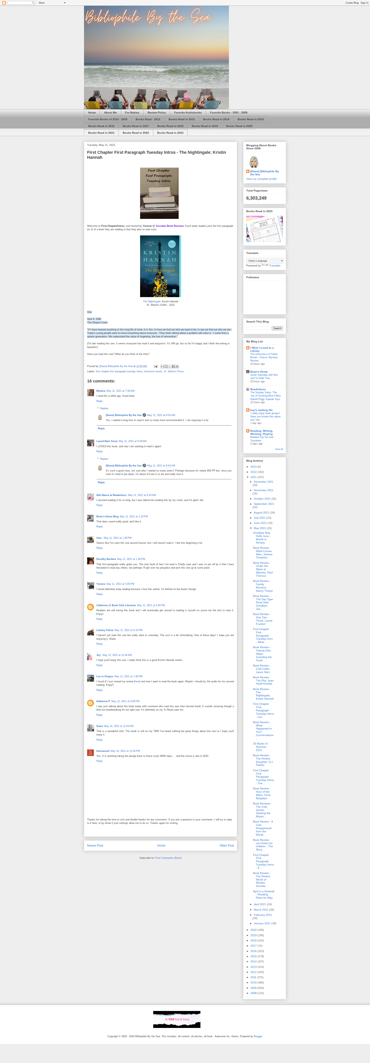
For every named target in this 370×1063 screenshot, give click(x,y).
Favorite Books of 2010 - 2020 (107, 119)
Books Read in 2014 (216, 119)
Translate (275, 265)
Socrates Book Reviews (170, 225)
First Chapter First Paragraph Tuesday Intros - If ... (263, 861)
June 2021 (260, 522)
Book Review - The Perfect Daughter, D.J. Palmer (263, 760)
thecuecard (102, 751)
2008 (254, 993)
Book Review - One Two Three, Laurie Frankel (262, 619)
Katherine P (103, 701)
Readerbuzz (258, 389)
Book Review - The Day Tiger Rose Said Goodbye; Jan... (263, 602)
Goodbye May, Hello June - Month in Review (262, 537)
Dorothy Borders (106, 559)
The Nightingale (151, 301)
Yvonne (100, 583)
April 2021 (260, 904)
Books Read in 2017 (136, 126)
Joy (98, 655)
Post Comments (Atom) (168, 857)
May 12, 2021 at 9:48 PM (125, 701)
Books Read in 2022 (136, 132)
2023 (254, 466)
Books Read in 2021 (101, 132)
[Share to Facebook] (173, 366)
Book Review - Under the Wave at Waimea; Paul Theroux (263, 569)
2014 (254, 961)
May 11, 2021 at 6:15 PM (129, 630)
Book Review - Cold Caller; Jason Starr (262, 669)
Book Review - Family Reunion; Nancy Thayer (263, 585)
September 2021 (264, 503)
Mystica (100, 390)
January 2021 (262, 923)
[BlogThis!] (166, 366)
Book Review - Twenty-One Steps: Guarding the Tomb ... (262, 654)
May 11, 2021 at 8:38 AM (133, 441)
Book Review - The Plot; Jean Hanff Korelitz (263, 680)
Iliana (99, 726)
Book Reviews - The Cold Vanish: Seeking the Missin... (262, 810)
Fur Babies (132, 112)
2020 (254, 929)
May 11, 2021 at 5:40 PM (151, 605)
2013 (254, 966)
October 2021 (262, 498)
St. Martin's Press (174, 371)
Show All (279, 449)
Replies (104, 408)
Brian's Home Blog (107, 516)
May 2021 (260, 528)
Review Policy (157, 112)
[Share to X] (170, 366)
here (137, 681)
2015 (254, 956)
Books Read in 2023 (170, 132)
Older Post (226, 845)
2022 (254, 471)
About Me (110, 112)
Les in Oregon (104, 676)
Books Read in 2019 (205, 126)
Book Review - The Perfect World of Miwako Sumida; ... (262, 879)
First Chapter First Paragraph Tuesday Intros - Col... (263, 710)
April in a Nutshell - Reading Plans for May (263, 894)
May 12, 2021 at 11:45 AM (117, 655)
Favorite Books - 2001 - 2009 (228, 112)
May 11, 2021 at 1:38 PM (118, 537)
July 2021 (260, 517)
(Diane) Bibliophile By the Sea (123, 415)
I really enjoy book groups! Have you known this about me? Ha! (265, 416)
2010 (254, 982)
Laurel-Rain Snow (107, 441)
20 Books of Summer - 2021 (260, 747)
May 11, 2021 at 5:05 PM (120, 583)
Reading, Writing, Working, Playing (261, 432)
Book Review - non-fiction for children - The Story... (263, 844)
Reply (99, 401)
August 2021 (262, 512)
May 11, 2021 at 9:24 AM (142, 495)
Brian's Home (259, 371)
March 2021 (261, 909)
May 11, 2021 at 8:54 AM (161, 465)
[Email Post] (155, 366)
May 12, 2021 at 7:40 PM (128, 676)
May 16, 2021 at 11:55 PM (125, 751)
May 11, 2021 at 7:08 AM (121, 390)
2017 (254, 945)
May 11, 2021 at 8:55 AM (161, 415)
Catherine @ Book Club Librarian (116, 605)
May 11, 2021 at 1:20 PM (134, 516)
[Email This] (162, 366)
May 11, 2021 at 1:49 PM (131, 559)
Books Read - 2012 (148, 119)
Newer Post (95, 845)
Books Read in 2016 (101, 126)
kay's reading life (261, 410)
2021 (254, 477)
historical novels (153, 371)
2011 (254, 977)
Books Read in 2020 (239, 126)
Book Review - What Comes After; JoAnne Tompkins (262, 552)
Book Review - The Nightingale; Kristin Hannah (263, 693)
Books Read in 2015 (251, 119)
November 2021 (263, 490)
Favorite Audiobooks (188, 112)
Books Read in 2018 (170, 126)
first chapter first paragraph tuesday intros (119, 371)
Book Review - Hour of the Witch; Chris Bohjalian (262, 793)
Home (92, 112)
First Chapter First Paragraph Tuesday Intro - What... (263, 636)
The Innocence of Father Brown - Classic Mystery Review (264, 357)
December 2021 (263, 481)
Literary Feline (105, 630)
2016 (254, 951)
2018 (254, 940)
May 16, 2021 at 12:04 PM (119, 726)
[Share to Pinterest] (177, 366)
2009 (254, 987)
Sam (99, 537)
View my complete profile (261, 178)
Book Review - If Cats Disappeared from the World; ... (263, 828)
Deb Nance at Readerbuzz (111, 495)
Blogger (258, 1036)
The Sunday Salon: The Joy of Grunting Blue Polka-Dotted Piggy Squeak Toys (265, 396)
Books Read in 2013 (182, 119)
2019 (254, 935)
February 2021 (263, 914)
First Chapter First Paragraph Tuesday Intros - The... (263, 777)
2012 (254, 972)
